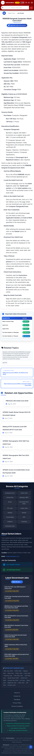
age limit (5, 362)
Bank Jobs (11, 673)
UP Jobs (22, 680)
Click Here (27, 321)
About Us (17, 692)
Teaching (24, 521)
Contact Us (17, 696)
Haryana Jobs (12, 685)
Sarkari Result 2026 (13, 678)
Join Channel (26, 332)
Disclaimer (17, 699)
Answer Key (9, 497)
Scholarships (10, 517)
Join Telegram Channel (13, 564)
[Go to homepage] (4, 13)
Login (18, 2)
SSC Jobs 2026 (8, 671)
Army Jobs (27, 673)
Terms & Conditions (17, 706)
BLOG (10, 502)
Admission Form (10, 493)
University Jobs (10, 526)
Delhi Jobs (21, 682)
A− (29, 2)
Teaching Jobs (8, 675)
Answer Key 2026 (13, 680)
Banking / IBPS (24, 497)
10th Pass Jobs (18, 675)
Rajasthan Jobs (12, 682)
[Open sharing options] (31, 747)
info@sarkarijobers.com (12, 556)
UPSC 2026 (18, 671)
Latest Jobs (24, 508)
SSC (24, 517)
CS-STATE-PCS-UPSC (24, 502)
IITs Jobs (10, 508)
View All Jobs (16, 582)
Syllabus (9, 521)
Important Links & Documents (18, 25)
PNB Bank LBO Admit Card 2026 (17, 401)
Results (24, 512)
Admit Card (11, 13)
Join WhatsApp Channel (13, 569)
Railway (10, 512)
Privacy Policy (17, 703)
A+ (26, 2)
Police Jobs (19, 673)
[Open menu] (32, 3)
